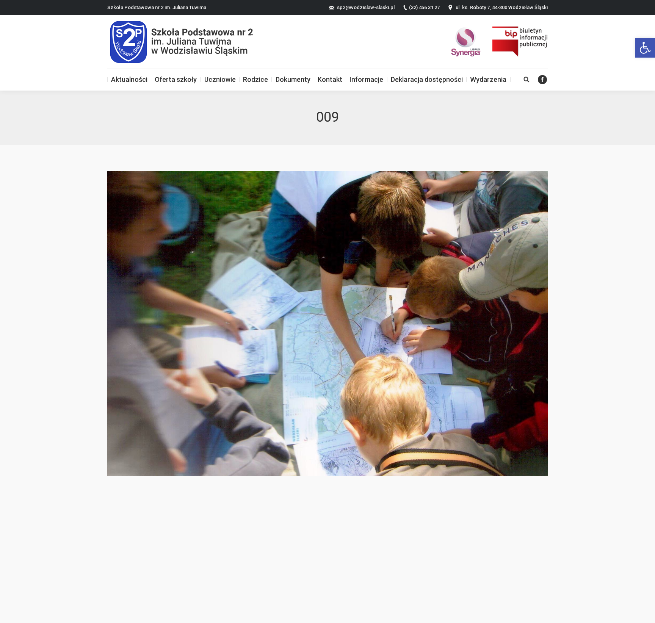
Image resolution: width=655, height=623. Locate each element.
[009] (327, 323)
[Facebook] (542, 79)
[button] (645, 48)
